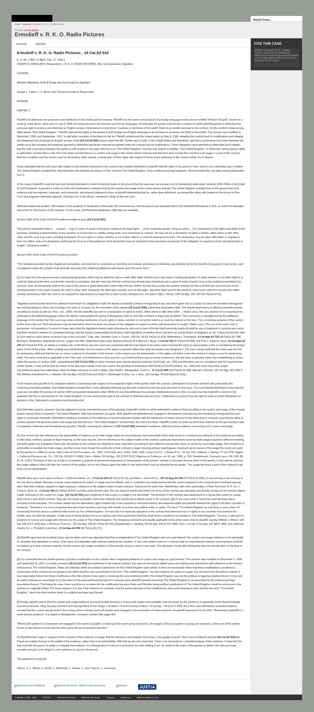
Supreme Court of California (32, 18)
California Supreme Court (147, 697)
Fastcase (110, 697)
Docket (41, 44)
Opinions (27, 24)
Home (17, 24)
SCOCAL (47, 697)
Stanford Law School (66, 697)
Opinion (21, 44)
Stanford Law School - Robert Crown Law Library (31, 6)
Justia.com (125, 697)
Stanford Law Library (90, 697)
